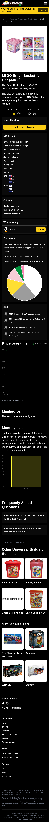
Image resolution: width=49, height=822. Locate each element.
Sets (4, 773)
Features (5, 738)
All (3, 769)
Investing (6, 727)
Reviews (5, 731)
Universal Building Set (28, 19)
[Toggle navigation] (45, 3)
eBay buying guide (10, 757)
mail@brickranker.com (11, 708)
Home (4, 19)
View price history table (14, 400)
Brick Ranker (9, 698)
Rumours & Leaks (9, 735)
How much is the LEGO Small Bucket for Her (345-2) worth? (24, 517)
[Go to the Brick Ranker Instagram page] (7, 703)
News (4, 723)
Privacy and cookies (10, 742)
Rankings (13, 19)
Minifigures (6, 776)
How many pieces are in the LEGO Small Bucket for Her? (22, 530)
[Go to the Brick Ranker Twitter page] (3, 703)
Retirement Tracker (10, 754)
